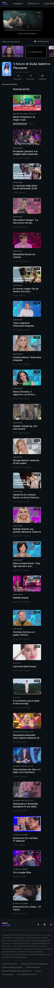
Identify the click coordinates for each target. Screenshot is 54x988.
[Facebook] (38, 924)
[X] (51, 924)
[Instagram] (44, 924)
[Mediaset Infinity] (5, 4)
